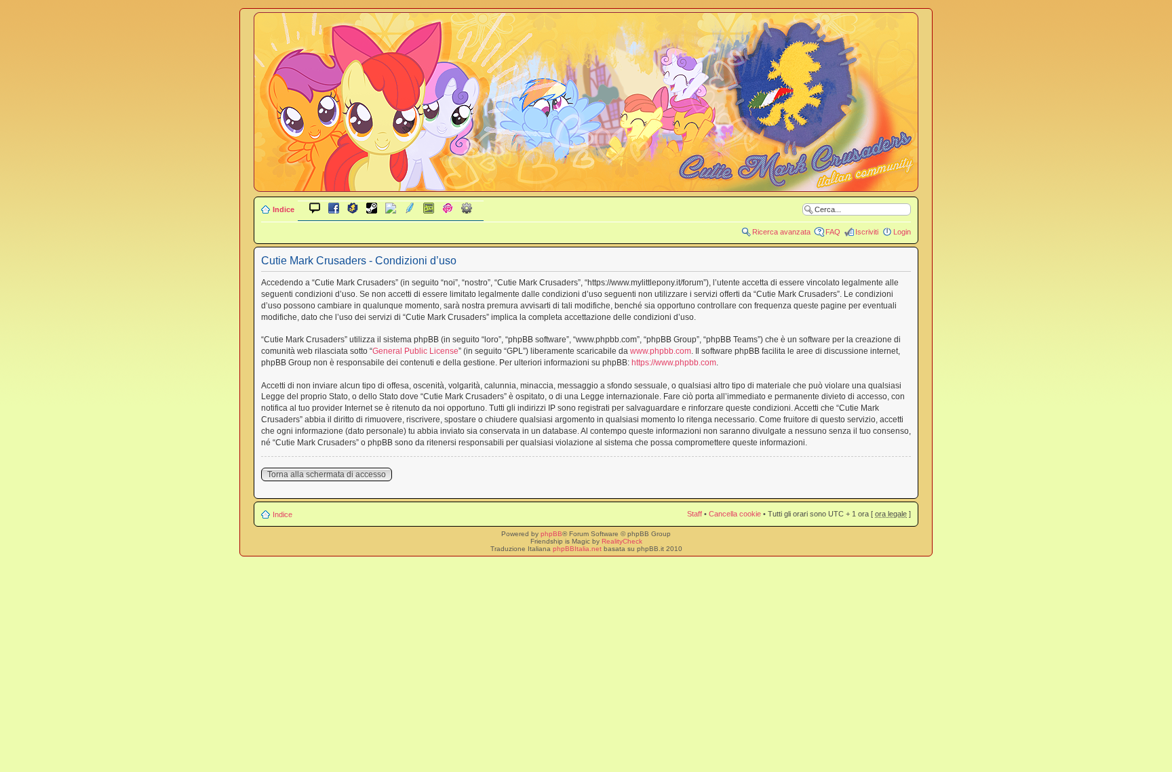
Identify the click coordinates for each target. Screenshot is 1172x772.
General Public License (415, 351)
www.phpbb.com (660, 351)
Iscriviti (866, 232)
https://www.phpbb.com (673, 362)
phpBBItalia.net (577, 548)
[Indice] (586, 182)
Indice (283, 209)
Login (902, 232)
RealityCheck (622, 541)
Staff (694, 514)
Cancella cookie (735, 514)
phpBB (551, 533)
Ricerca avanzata (781, 232)
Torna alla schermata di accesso (326, 474)
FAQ (832, 232)
